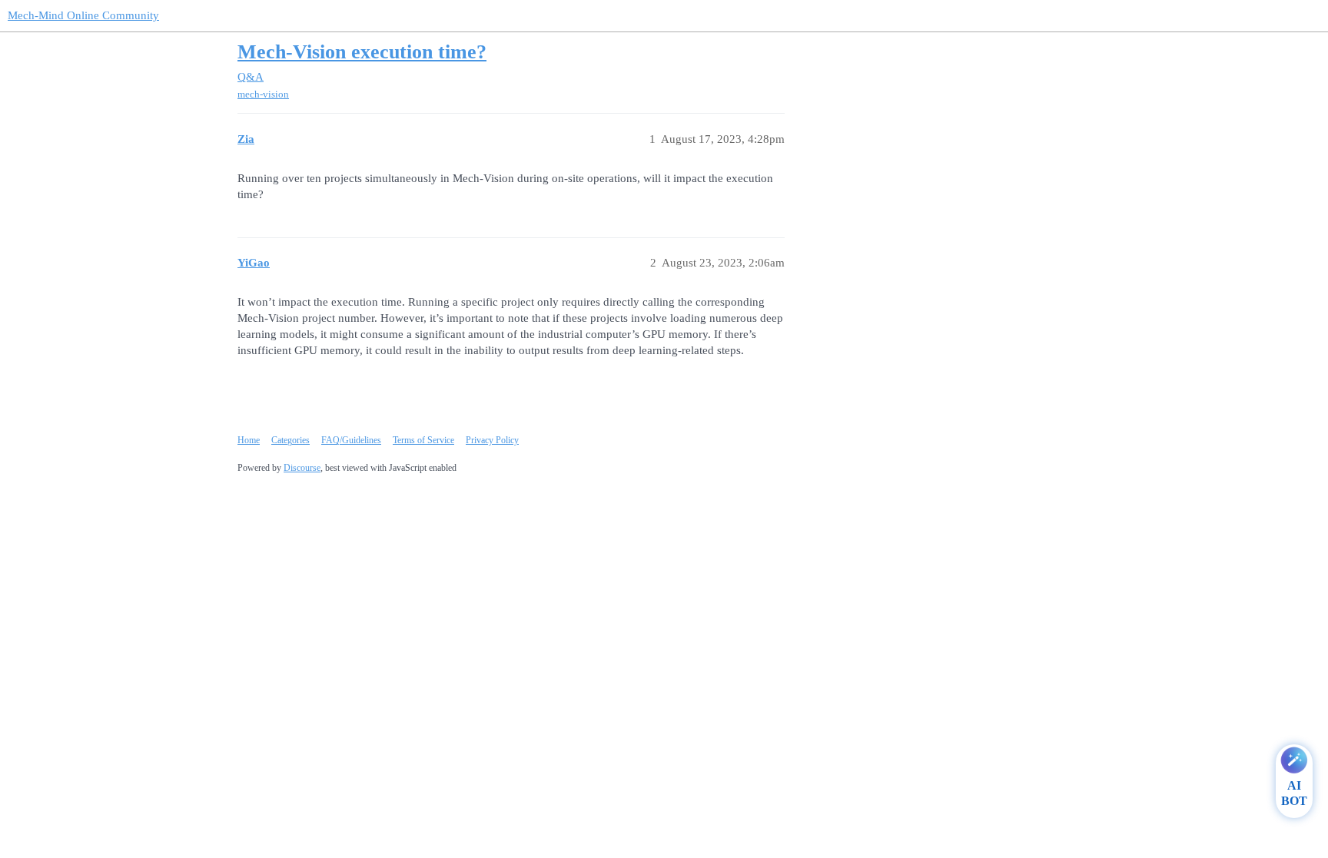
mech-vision (263, 94)
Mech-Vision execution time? (361, 52)
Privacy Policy (492, 440)
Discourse (302, 467)
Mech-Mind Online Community (83, 15)
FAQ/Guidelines (351, 440)
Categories (290, 440)
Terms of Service (423, 440)
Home (248, 440)
